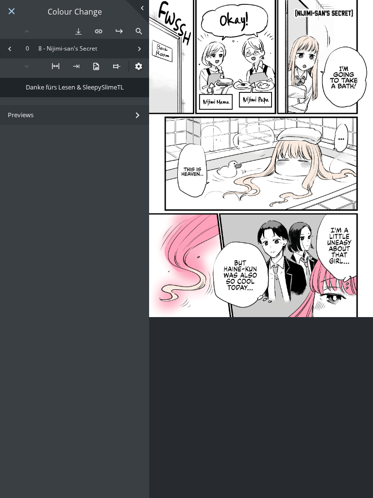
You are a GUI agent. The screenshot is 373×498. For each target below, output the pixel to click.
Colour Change (75, 12)
